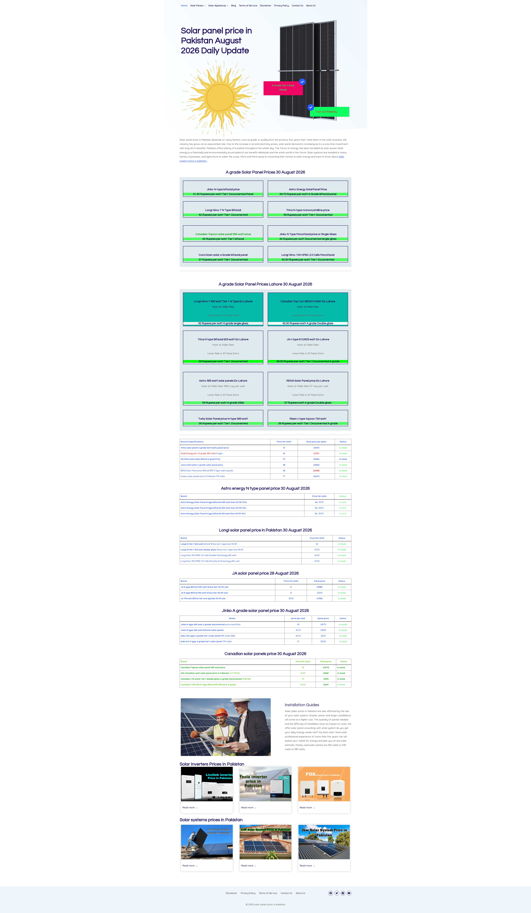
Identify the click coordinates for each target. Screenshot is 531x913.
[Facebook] (330, 893)
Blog (233, 5)
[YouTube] (349, 893)
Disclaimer (265, 5)
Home (184, 5)
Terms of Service (248, 5)
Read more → (190, 808)
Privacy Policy (281, 5)
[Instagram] (343, 893)
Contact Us (297, 5)
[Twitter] (337, 893)
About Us (311, 5)
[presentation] (207, 784)
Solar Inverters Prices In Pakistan (212, 764)
